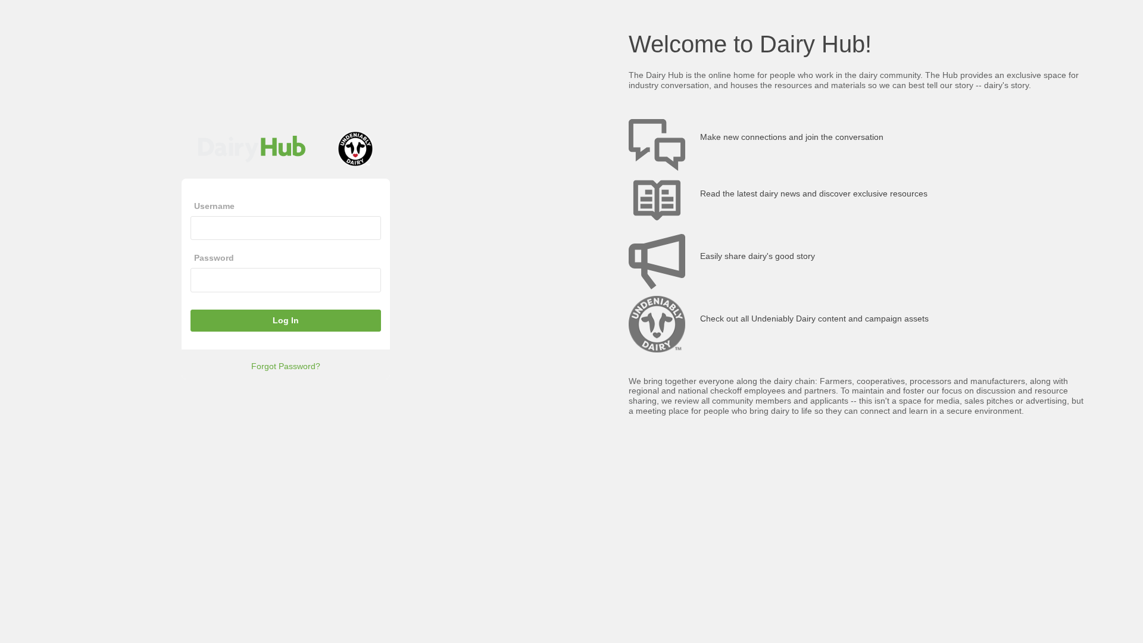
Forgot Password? (285, 366)
